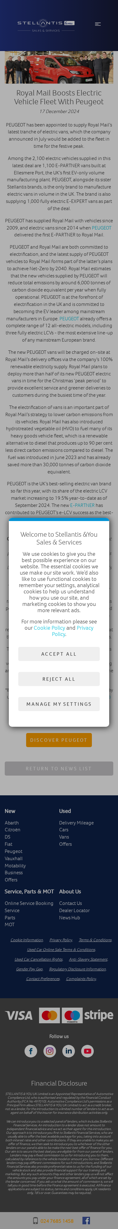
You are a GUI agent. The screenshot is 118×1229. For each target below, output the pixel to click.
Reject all (59, 679)
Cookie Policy (49, 627)
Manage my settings (59, 704)
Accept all (59, 654)
